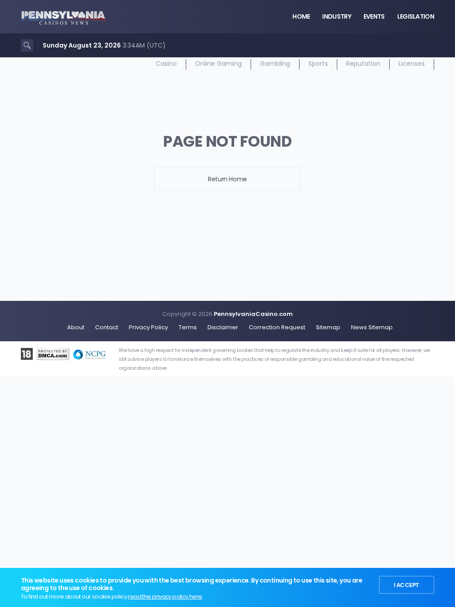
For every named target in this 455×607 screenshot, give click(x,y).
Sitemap (328, 327)
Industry (336, 16)
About (75, 327)
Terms (188, 327)
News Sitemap (372, 327)
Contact (106, 327)
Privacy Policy (148, 327)
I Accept (406, 585)
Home (301, 16)
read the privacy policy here (165, 596)
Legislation (415, 16)
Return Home (227, 179)
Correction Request (277, 327)
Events (374, 16)
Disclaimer (223, 327)
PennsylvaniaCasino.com (253, 314)
